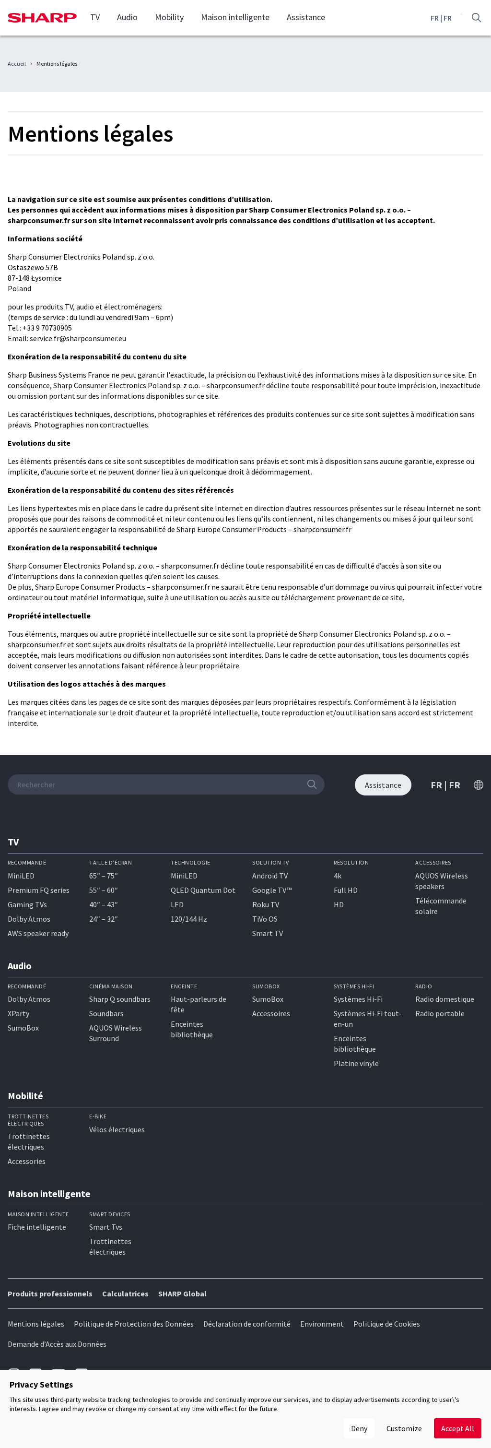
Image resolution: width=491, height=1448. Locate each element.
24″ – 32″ (103, 919)
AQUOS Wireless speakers (441, 881)
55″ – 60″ (103, 890)
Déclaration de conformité (247, 1324)
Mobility (169, 17)
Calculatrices (125, 1293)
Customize (404, 1428)
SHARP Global (182, 1293)
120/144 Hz (189, 919)
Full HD (346, 890)
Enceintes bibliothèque (192, 1029)
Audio (127, 17)
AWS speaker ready (38, 933)
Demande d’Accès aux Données (57, 1344)
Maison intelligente (235, 17)
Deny (359, 1428)
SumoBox (23, 1028)
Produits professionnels (50, 1293)
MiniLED (21, 875)
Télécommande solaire (441, 906)
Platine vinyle (356, 1063)
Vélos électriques (117, 1129)
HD (339, 904)
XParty (18, 1013)
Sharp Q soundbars (120, 999)
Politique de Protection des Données (134, 1324)
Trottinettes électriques (29, 1141)
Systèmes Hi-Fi (358, 999)
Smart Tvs (105, 1227)
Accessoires (271, 1013)
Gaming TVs (27, 904)
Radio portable (440, 1013)
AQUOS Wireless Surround (115, 1033)
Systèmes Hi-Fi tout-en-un (368, 1019)
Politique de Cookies (386, 1324)
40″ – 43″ (103, 904)
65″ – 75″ (103, 875)
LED (177, 904)
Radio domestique (444, 999)
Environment (322, 1324)
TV (95, 17)
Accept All (457, 1428)
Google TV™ (272, 890)
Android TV (270, 875)
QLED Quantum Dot (203, 890)
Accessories (27, 1161)
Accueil (17, 63)
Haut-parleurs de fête (198, 1004)
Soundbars (106, 1013)
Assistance (306, 17)
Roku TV (265, 904)
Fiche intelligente (37, 1227)
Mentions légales (36, 1324)
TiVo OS (265, 919)
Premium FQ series (39, 890)
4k (337, 875)
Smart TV (267, 933)
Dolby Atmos (29, 919)
